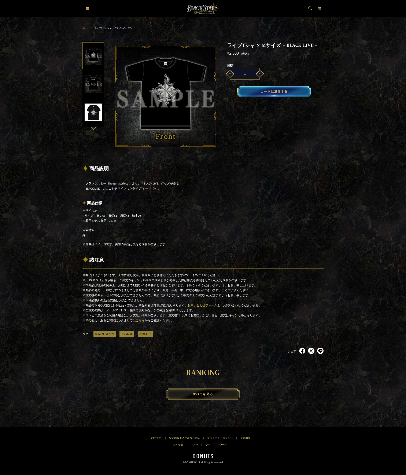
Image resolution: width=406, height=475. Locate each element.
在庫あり (145, 334)
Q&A (208, 444)
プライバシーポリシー (220, 438)
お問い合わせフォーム (202, 305)
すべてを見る (203, 394)
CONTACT (223, 444)
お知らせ (178, 444)
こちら (140, 320)
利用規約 (156, 438)
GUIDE (194, 444)
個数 (230, 65)
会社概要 (245, 438)
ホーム (85, 28)
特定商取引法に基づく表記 (184, 438)
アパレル (127, 334)
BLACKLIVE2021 (104, 334)
